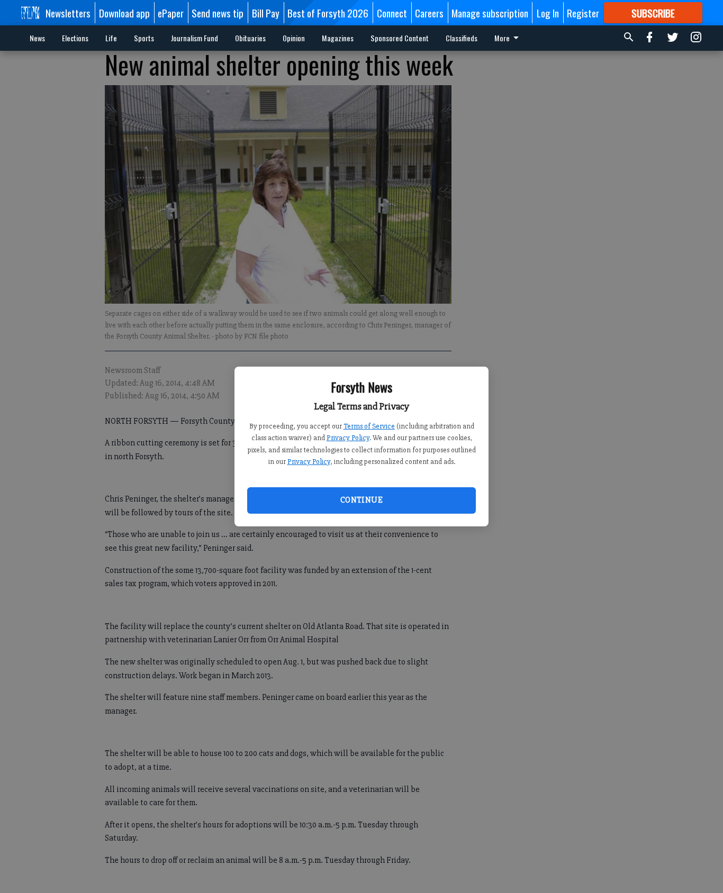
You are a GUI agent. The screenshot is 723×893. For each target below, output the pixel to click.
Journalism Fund (194, 37)
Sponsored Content (399, 37)
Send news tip (217, 13)
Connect (392, 13)
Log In (548, 13)
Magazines (338, 37)
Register (583, 13)
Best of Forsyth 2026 (327, 13)
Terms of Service (369, 426)
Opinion (294, 37)
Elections (75, 37)
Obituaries (250, 37)
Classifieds (461, 37)
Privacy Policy (348, 437)
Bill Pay (265, 13)
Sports (144, 37)
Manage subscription (489, 13)
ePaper (171, 13)
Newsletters (68, 13)
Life (111, 37)
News (37, 37)
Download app (124, 13)
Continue (361, 500)
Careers (429, 13)
